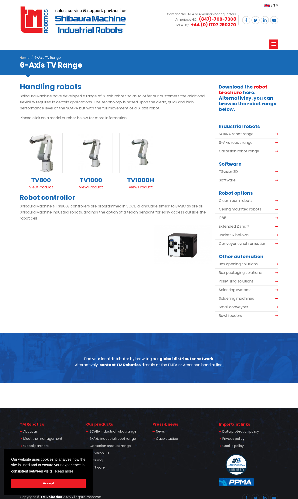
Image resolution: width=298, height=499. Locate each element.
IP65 (222, 217)
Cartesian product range (110, 445)
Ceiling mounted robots (240, 209)
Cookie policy (233, 445)
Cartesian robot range (239, 151)
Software (227, 180)
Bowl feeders (230, 315)
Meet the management (42, 438)
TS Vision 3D (99, 453)
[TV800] (41, 153)
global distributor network (186, 358)
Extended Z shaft (234, 226)
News (160, 431)
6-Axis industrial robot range (113, 438)
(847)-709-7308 (217, 19)
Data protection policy (240, 431)
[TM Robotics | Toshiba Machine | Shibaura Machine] (73, 19)
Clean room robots (236, 200)
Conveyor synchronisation (242, 243)
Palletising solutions (236, 281)
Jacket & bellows (234, 235)
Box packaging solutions (240, 272)
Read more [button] (64, 471)
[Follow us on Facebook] (246, 20)
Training (96, 460)
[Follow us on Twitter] (255, 20)
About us (30, 431)
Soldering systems (235, 289)
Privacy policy (233, 438)
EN (273, 5)
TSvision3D (228, 171)
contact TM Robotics (120, 365)
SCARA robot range (236, 134)
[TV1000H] (140, 153)
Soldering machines (236, 298)
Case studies (167, 438)
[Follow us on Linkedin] (265, 20)
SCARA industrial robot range (113, 431)
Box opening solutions (238, 264)
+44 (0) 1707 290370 (213, 25)
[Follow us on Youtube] (274, 20)
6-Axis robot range (236, 142)
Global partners (36, 445)
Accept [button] (48, 483)
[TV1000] (91, 153)
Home (25, 57)
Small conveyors (233, 307)
